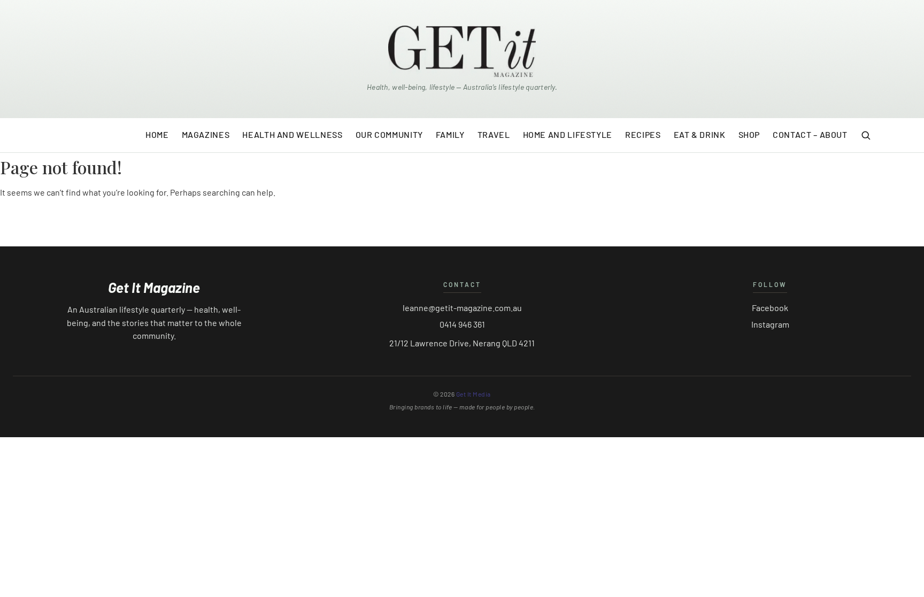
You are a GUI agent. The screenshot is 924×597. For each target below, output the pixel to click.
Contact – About (810, 134)
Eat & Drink (700, 134)
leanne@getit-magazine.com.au (462, 308)
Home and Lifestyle (568, 134)
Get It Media (473, 394)
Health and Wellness (292, 134)
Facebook (770, 308)
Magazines (206, 134)
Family (450, 134)
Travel (494, 134)
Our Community (389, 134)
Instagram (770, 324)
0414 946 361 (462, 324)
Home (157, 134)
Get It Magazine (154, 287)
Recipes (642, 134)
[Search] (865, 135)
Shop (749, 134)
